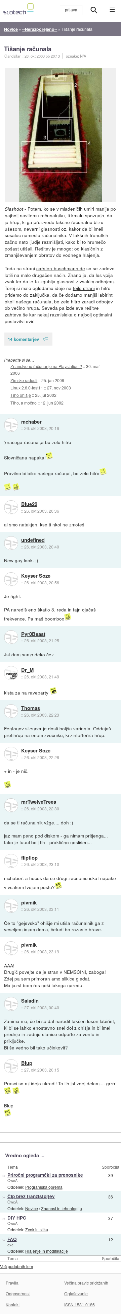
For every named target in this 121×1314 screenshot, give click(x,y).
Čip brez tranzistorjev (31, 1196)
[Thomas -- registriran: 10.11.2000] (11, 711)
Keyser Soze (35, 576)
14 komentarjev (23, 339)
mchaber (31, 422)
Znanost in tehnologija (61, 1208)
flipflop (29, 858)
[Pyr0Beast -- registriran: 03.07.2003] (11, 637)
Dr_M (27, 670)
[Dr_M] (11, 673)
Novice (31, 1208)
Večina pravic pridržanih (86, 1283)
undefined (33, 540)
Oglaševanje (76, 1293)
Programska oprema (44, 1187)
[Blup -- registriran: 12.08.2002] (11, 1066)
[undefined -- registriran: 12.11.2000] (11, 543)
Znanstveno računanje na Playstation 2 (46, 366)
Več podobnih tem (16, 1266)
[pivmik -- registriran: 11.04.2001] (11, 906)
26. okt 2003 (35, 56)
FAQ (12, 1239)
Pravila (12, 1283)
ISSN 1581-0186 (79, 1304)
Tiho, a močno (23, 403)
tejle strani (84, 288)
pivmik (29, 902)
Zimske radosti (23, 380)
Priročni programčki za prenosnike (45, 1175)
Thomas (30, 708)
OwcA (12, 1180)
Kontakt (12, 1304)
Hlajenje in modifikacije (46, 1251)
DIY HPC (16, 1218)
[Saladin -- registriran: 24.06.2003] (11, 1004)
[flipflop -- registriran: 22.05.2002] (11, 861)
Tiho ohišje (20, 395)
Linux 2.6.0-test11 (26, 387)
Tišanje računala (27, 48)
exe (10, 1244)
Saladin (30, 1001)
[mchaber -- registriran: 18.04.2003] (11, 425)
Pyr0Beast (33, 634)
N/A (83, 56)
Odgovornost (18, 1293)
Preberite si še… (19, 360)
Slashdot (14, 209)
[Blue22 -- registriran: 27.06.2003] (11, 507)
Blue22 (29, 504)
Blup (26, 1063)
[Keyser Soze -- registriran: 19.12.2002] (11, 579)
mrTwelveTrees (38, 802)
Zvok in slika (36, 1229)
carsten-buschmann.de (60, 268)
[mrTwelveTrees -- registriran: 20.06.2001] (11, 805)
